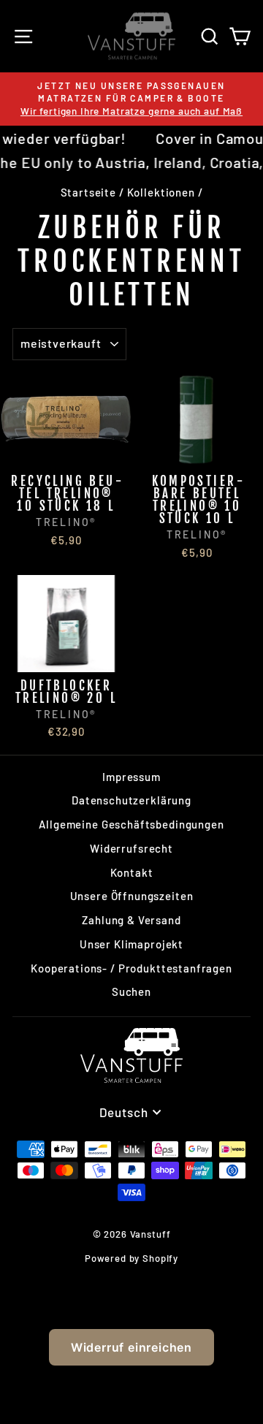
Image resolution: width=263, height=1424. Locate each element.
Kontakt (131, 872)
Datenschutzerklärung (131, 800)
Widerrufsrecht (131, 848)
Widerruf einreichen (131, 1347)
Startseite (89, 192)
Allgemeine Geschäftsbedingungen (131, 824)
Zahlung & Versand (131, 919)
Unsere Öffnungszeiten (132, 895)
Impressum (131, 776)
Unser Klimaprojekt (131, 944)
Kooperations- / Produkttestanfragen (131, 968)
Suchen (131, 991)
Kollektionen (161, 192)
